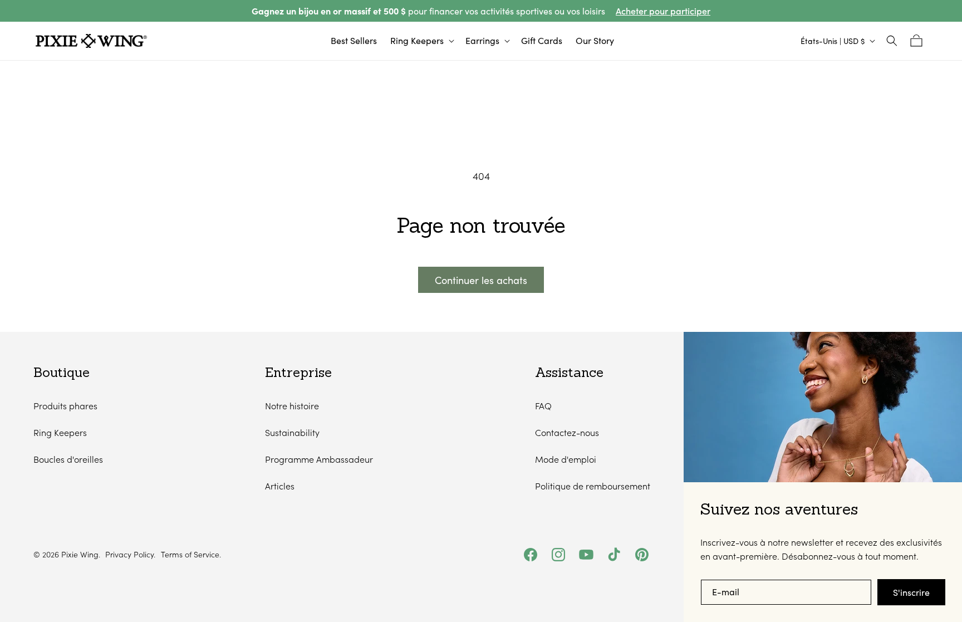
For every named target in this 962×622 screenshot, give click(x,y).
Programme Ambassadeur (319, 459)
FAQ (543, 406)
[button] (421, 40)
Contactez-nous (567, 432)
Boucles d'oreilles (68, 459)
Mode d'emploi (565, 459)
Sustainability (292, 432)
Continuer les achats (481, 280)
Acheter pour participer (663, 11)
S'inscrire (911, 592)
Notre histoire (292, 406)
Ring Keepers (60, 432)
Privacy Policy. (130, 555)
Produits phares (65, 406)
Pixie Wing (80, 554)
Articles (280, 486)
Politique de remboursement (592, 486)
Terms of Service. (191, 555)
